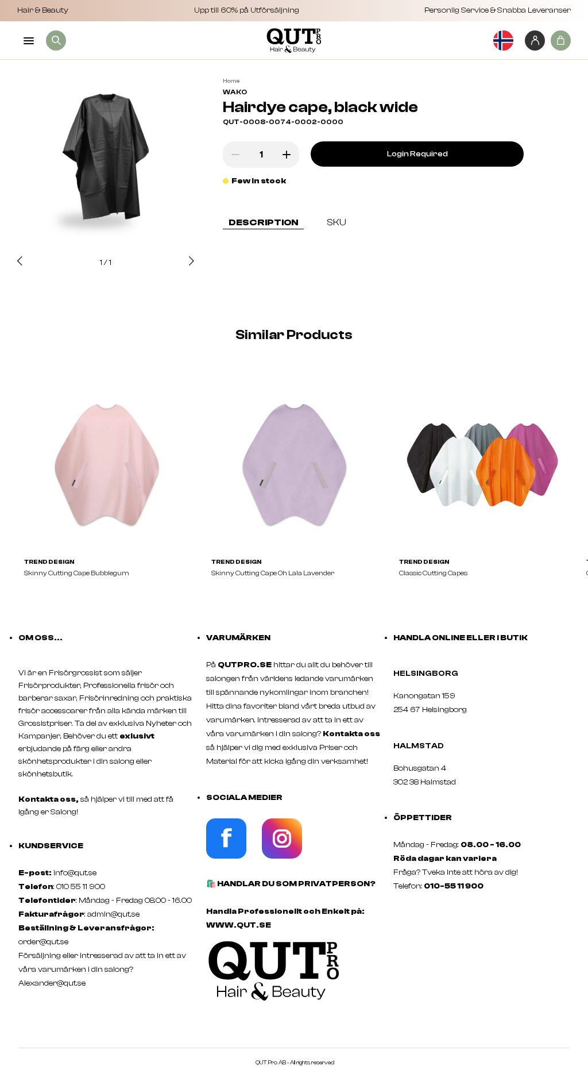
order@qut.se (43, 942)
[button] (19, 262)
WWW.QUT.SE (238, 925)
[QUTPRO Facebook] (226, 856)
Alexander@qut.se (52, 983)
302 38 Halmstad (424, 782)
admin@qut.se (113, 914)
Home (231, 81)
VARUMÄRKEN (238, 638)
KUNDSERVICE (50, 846)
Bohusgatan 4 (419, 768)
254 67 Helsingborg (430, 709)
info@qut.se (74, 873)
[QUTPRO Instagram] (282, 856)
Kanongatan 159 (441, 696)
